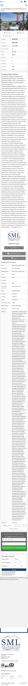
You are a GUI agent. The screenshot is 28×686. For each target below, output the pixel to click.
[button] (1, 21)
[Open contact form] (25, 1)
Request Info (21, 32)
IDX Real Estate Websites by (6, 683)
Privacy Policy (13, 670)
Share (15, 258)
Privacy (6, 684)
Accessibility (23, 683)
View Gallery (15, 28)
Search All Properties (15, 253)
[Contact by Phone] (22, 1)
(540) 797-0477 (14, 244)
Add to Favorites (8, 35)
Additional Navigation (14, 630)
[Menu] (26, 5)
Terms (2, 684)
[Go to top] (24, 677)
